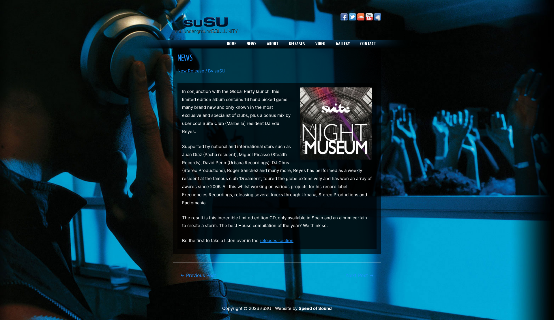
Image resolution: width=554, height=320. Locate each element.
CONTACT (368, 44)
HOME (231, 44)
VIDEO (320, 44)
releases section (276, 240)
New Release (190, 71)
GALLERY (343, 44)
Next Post (360, 275)
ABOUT (272, 44)
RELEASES (297, 44)
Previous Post (198, 275)
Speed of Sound (315, 308)
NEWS (251, 44)
